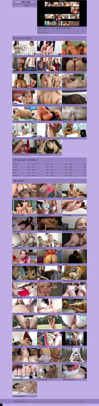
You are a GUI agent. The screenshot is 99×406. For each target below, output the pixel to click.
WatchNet (24, 2)
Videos (21, 6)
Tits (49, 32)
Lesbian (40, 32)
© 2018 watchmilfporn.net (20, 401)
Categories (26, 6)
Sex (45, 32)
